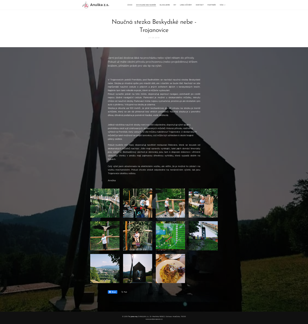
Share (114, 292)
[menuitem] (130, 5)
